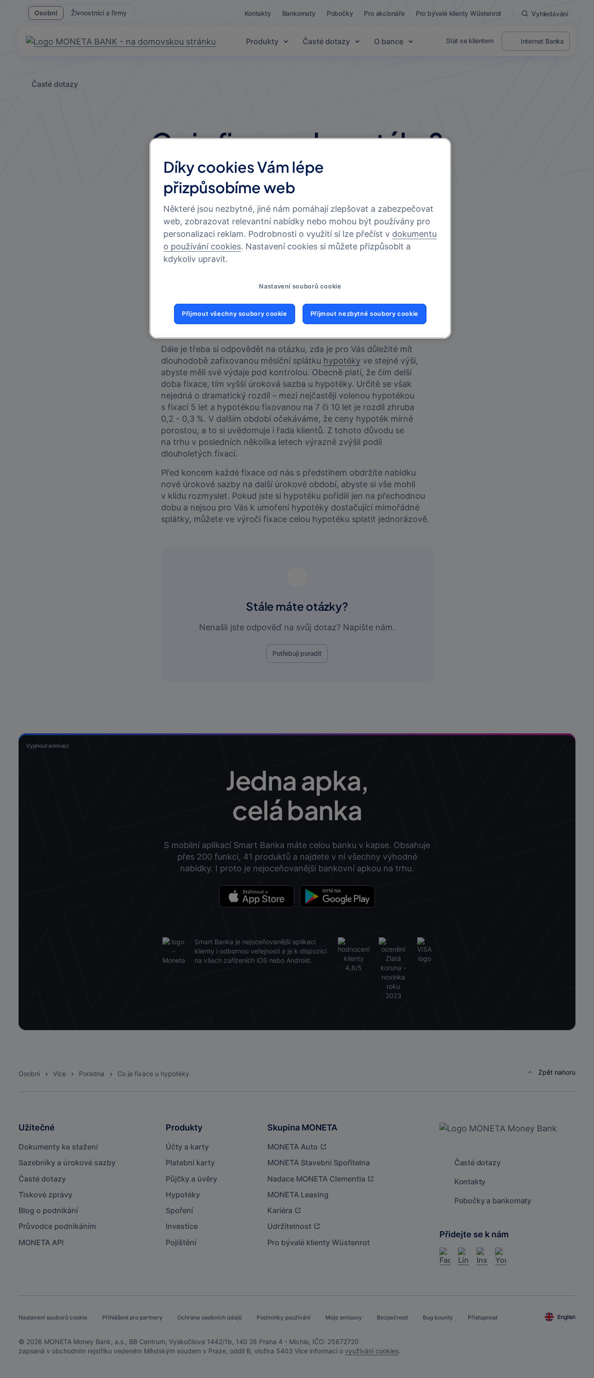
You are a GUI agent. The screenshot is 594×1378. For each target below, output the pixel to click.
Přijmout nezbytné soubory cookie (364, 313)
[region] (300, 238)
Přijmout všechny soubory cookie (234, 313)
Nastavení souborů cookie (300, 286)
